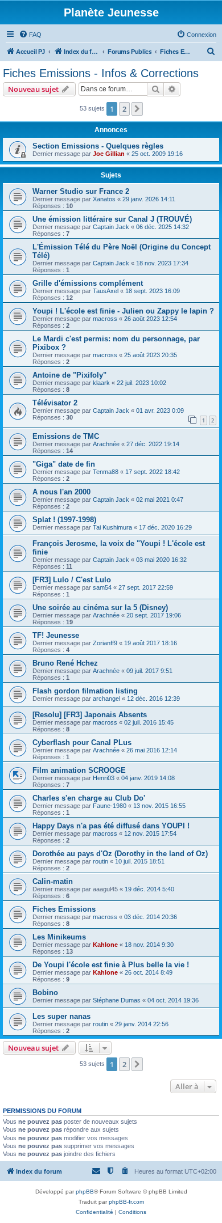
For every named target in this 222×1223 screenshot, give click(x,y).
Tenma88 (105, 471)
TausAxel (105, 290)
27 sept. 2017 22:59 (145, 587)
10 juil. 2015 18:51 (140, 861)
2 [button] (124, 109)
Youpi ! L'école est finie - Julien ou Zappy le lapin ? (123, 311)
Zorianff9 (105, 643)
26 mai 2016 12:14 (151, 750)
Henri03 (103, 778)
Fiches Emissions (64, 909)
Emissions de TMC (65, 436)
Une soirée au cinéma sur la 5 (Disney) (100, 607)
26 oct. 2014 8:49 (148, 972)
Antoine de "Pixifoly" (69, 375)
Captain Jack (111, 226)
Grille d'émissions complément (87, 283)
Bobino (45, 992)
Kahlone (105, 944)
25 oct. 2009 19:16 (157, 153)
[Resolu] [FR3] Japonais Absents (89, 714)
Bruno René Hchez (65, 663)
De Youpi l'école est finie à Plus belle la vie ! (110, 964)
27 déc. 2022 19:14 (152, 444)
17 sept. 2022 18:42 (152, 471)
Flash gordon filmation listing (85, 691)
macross (105, 318)
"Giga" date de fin (63, 464)
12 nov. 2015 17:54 (150, 833)
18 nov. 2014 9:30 (149, 944)
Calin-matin (52, 881)
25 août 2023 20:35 (150, 355)
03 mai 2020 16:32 (161, 559)
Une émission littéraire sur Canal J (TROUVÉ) (112, 219)
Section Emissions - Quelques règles (97, 146)
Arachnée (106, 444)
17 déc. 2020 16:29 (165, 527)
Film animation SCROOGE (79, 770)
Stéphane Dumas (117, 1000)
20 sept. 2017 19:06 (153, 615)
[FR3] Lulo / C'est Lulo (71, 579)
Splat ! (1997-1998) (64, 519)
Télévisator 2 (54, 403)
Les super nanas (61, 1016)
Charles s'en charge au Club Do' (88, 798)
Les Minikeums (59, 937)
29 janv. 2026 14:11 (148, 199)
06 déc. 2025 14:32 (162, 226)
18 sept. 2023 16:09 (152, 290)
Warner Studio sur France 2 (80, 191)
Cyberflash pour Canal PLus (81, 742)
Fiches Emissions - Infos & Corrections (101, 73)
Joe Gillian (109, 153)
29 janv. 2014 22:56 (141, 1024)
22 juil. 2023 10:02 (141, 382)
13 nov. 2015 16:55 (159, 805)
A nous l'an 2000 (61, 492)
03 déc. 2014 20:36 (150, 916)
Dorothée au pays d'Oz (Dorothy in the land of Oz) (120, 853)
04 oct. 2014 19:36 (173, 1000)
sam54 (102, 587)
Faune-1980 (109, 805)
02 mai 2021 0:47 (159, 499)
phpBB (85, 1191)
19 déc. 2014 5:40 (149, 889)
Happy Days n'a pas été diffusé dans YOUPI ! (111, 826)
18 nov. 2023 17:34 (162, 263)
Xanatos (104, 199)
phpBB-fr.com (126, 1202)
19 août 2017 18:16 (150, 643)
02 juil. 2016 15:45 (149, 722)
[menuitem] (30, 34)
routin (100, 861)
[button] (137, 109)
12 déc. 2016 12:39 (153, 698)
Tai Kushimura (112, 527)
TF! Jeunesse (55, 635)
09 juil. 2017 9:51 (149, 670)
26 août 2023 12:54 (150, 318)
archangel (106, 698)
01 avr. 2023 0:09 (160, 410)
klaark (101, 382)
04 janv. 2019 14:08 (148, 778)
